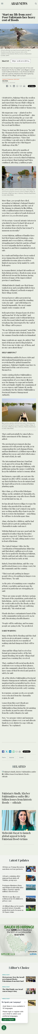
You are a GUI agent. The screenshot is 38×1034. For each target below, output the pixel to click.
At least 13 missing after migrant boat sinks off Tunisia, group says (11, 878)
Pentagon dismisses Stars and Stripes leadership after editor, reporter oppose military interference (12, 888)
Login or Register (8, 1019)
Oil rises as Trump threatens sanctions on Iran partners (13, 868)
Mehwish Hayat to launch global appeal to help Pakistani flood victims (16, 836)
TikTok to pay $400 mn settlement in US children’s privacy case (12, 899)
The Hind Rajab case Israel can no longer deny (12, 990)
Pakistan (11, 757)
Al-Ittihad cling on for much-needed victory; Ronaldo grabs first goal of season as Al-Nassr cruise (13, 909)
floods (21, 757)
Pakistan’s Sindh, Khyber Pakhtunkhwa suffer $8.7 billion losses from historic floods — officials (17, 798)
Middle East (6, 974)
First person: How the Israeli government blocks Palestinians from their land (13, 979)
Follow (32, 86)
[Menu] (2, 3)
